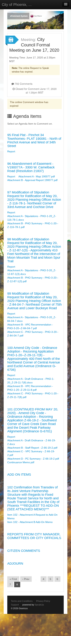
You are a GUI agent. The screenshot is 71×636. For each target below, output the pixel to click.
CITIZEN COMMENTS (23, 551)
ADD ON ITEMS (19, 474)
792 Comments (23, 83)
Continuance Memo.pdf (20, 462)
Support (15, 604)
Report (11, 151)
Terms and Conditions (22, 601)
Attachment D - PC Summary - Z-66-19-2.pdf (33, 458)
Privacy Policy (43, 601)
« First (13, 579)
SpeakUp (39, 604)
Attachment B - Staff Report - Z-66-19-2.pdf (32, 447)
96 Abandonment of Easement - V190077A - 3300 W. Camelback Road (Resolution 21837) (31, 167)
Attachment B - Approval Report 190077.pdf (32, 180)
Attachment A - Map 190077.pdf (36, 176)
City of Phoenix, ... (17, 5)
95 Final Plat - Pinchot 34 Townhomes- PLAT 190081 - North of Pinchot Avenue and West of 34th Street (34, 140)
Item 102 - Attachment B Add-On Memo (30, 522)
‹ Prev (25, 579)
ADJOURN (15, 563)
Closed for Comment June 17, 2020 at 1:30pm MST (36, 90)
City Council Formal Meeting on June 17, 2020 (34, 45)
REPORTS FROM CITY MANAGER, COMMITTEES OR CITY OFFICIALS (34, 536)
